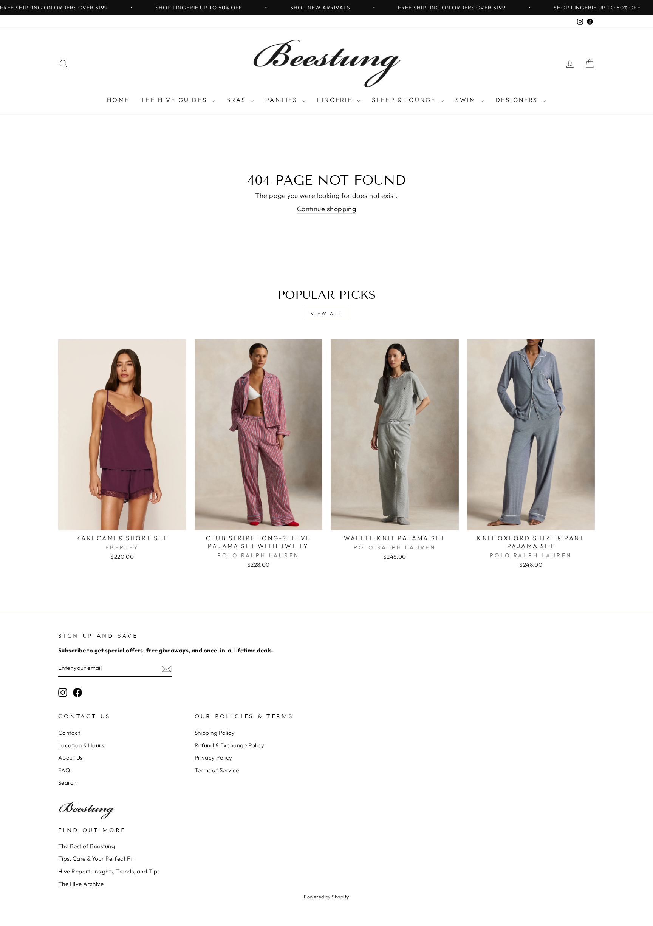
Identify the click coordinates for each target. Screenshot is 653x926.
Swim (466, 100)
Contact (69, 732)
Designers (517, 100)
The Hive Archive (81, 883)
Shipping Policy (215, 732)
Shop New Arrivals (320, 7)
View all (326, 313)
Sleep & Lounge (405, 100)
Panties (282, 100)
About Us (70, 757)
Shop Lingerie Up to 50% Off (198, 7)
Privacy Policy (213, 757)
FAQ (64, 770)
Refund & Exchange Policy (230, 745)
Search (67, 782)
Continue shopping (326, 208)
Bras (237, 100)
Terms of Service (217, 770)
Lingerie (336, 100)
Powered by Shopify (326, 897)
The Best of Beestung (86, 846)
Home (118, 100)
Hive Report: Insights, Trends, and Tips (109, 871)
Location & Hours (81, 745)
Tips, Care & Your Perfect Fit (96, 858)
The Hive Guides (175, 100)
